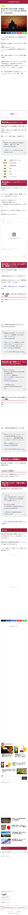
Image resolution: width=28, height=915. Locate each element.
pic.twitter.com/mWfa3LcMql (10, 445)
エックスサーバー (5, 899)
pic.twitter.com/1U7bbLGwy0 (10, 380)
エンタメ (3, 6)
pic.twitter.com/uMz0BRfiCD (14, 347)
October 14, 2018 (20, 351)
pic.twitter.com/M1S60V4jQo (10, 508)
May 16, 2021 (20, 449)
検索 (2, 775)
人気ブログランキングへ (7, 891)
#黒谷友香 (12, 498)
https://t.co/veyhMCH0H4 (10, 146)
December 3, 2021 (8, 152)
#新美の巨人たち (20, 506)
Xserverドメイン (5, 902)
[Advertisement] (14, 93)
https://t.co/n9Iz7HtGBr (9, 338)
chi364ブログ (14, 2)
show (16, 114)
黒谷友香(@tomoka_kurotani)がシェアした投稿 (14, 256)
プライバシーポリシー (10, 911)
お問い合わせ (19, 911)
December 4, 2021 (8, 513)
